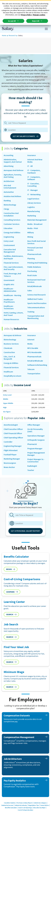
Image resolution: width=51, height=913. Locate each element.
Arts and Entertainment (10, 186)
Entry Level (8, 241)
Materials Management (37, 220)
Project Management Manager (36, 454)
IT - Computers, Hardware (33, 171)
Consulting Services (12, 220)
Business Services (11, 344)
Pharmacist (32, 444)
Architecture (9, 181)
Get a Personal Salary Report (25, 531)
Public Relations (34, 267)
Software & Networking (37, 365)
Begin (9, 569)
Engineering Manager (13, 446)
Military (30, 232)
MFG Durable (32, 348)
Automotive (9, 192)
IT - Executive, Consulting (33, 184)
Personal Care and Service (35, 248)
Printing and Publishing (37, 263)
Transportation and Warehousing (35, 317)
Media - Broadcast (34, 224)
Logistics (31, 207)
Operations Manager (36, 436)
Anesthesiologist (11, 425)
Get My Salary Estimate (24, 136)
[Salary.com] (8, 29)
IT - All (30, 166)
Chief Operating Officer (13, 437)
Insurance (31, 155)
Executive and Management (10, 250)
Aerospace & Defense (12, 335)
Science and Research (36, 295)
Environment (9, 245)
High (5, 407)
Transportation (33, 373)
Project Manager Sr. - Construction (36, 460)
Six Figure (7, 412)
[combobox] (25, 130)
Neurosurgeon (10, 463)
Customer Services (11, 224)
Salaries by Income (7, 805)
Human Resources (11, 319)
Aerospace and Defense (13, 170)
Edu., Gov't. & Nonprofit (9, 357)
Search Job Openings (25, 808)
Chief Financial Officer (13, 433)
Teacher (30, 470)
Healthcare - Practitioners (9, 300)
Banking (7, 200)
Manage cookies (39, 15)
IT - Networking (33, 194)
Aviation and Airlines (12, 196)
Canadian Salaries (9, 803)
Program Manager (34, 448)
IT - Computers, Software (33, 178)
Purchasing (32, 271)
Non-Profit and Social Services (36, 242)
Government (9, 280)
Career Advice (44, 805)
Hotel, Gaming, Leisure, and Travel (13, 314)
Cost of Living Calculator (25, 810)
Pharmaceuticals (34, 254)
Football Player (10, 454)
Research (12, 35)
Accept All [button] (12, 21)
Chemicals (8, 348)
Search (9, 614)
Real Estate (32, 275)
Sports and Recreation (36, 303)
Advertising (8, 166)
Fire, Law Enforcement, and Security (13, 268)
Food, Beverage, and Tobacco (12, 274)
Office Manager (33, 425)
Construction (9, 352)
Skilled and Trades (35, 299)
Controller (8, 442)
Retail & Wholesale (35, 361)
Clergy (6, 209)
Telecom (30, 369)
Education (8, 228)
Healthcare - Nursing (12, 295)
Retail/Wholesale (34, 286)
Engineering (9, 237)
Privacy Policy (26, 15)
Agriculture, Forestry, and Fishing (13, 175)
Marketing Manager (12, 459)
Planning (31, 258)
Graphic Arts (9, 284)
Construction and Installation (11, 214)
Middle (5, 399)
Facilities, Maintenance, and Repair (13, 257)
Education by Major (39, 808)
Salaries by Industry (21, 805)
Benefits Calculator (11, 808)
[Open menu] (46, 29)
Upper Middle (8, 403)
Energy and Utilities (12, 232)
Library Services (34, 203)
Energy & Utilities (11, 363)
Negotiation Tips (33, 805)
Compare (10, 592)
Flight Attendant (11, 450)
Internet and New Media (34, 160)
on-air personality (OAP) (35, 430)
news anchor (9, 467)
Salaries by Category (40, 803)
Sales (29, 290)
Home (4, 35)
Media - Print (32, 228)
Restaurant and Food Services (36, 281)
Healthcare (8, 372)
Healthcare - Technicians (9, 307)
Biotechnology (10, 205)
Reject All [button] (35, 21)
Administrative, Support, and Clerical (13, 160)
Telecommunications (36, 307)
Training (30, 312)
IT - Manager (32, 190)
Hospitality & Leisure (12, 376)
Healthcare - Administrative (10, 289)
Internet (30, 339)
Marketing (31, 215)
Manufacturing (33, 211)
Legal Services (33, 199)
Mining (30, 237)
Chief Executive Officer (13, 429)
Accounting (8, 155)
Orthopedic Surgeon (36, 440)
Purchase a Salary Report (24, 803)
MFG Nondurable (34, 352)
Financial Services (11, 263)
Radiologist (32, 466)
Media (29, 344)
